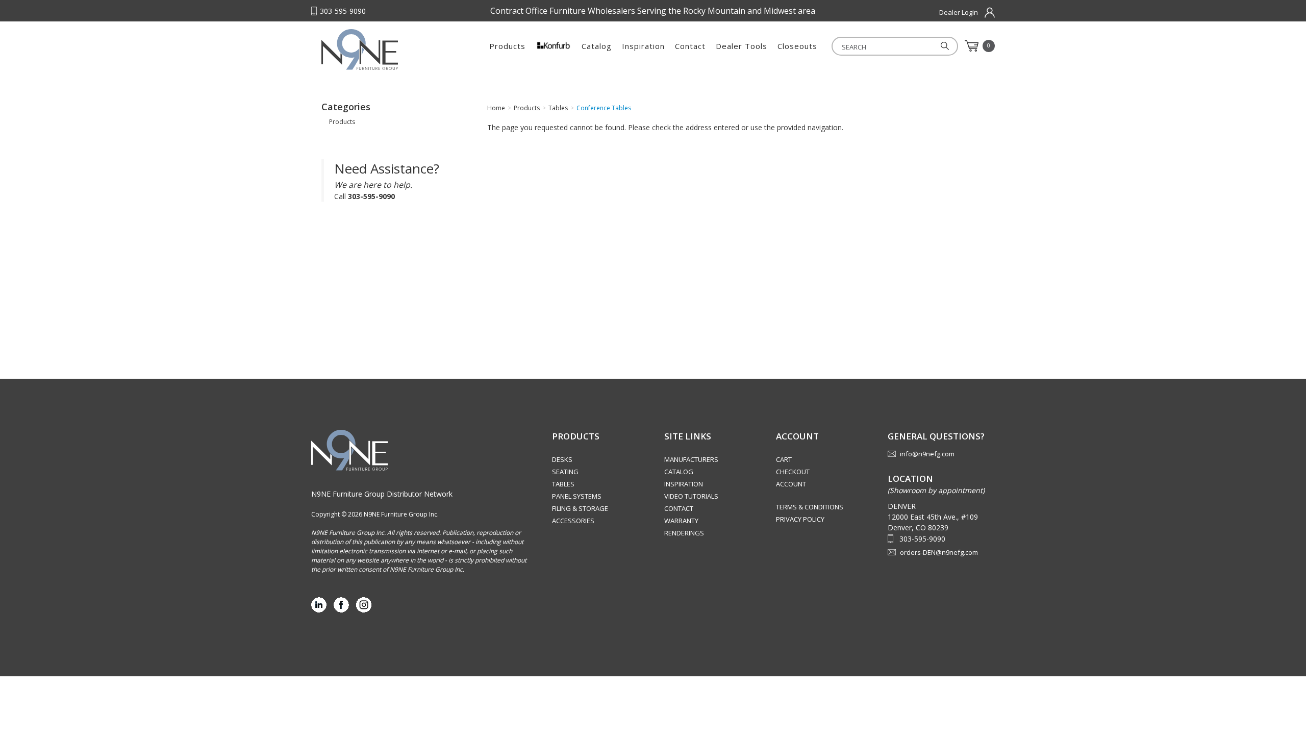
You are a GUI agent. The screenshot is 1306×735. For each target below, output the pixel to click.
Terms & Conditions (809, 506)
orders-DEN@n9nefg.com (939, 552)
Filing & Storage (580, 508)
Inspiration (643, 46)
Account (791, 483)
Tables (563, 483)
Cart (784, 459)
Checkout (793, 471)
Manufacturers (691, 459)
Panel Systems (576, 496)
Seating (565, 471)
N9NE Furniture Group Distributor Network (382, 494)
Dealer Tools (741, 46)
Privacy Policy (800, 519)
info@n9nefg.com (927, 453)
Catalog (597, 46)
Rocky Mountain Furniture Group (385, 49)
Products (507, 46)
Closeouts (797, 46)
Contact (690, 46)
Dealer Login (958, 12)
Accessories (573, 520)
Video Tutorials (691, 496)
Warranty (681, 520)
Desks (562, 459)
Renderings (684, 532)
